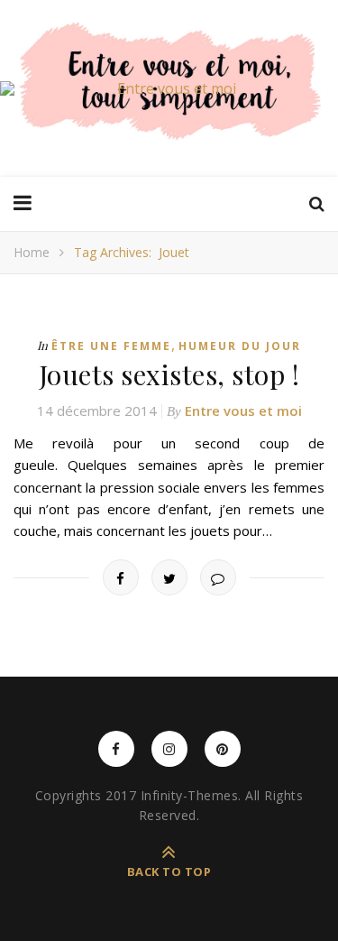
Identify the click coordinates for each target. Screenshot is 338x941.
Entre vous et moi (243, 410)
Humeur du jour (239, 346)
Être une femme (111, 346)
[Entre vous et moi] (169, 88)
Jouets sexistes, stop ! (169, 374)
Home (32, 252)
